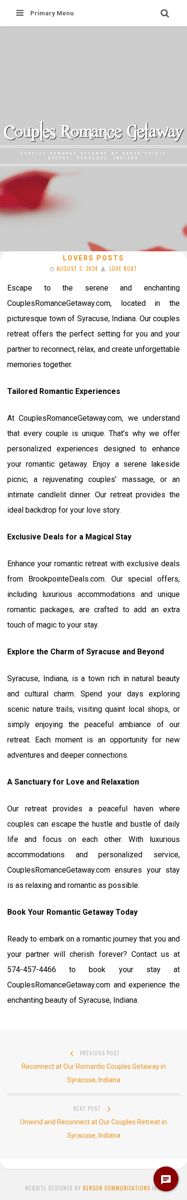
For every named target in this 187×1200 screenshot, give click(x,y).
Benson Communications (116, 1188)
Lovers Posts (93, 258)
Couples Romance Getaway (93, 131)
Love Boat (123, 268)
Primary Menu (52, 13)
